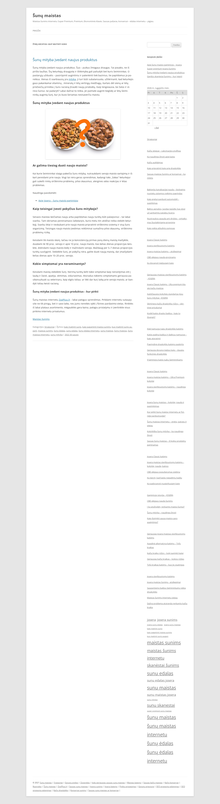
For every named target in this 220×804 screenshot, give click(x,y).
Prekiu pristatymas (128, 786)
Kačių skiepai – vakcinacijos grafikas (164, 150)
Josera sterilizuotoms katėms (161, 245)
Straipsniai (49, 326)
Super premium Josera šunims (161, 68)
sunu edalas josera (160, 680)
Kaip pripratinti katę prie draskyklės (164, 168)
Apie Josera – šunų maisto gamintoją (58, 200)
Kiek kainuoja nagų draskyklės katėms (165, 328)
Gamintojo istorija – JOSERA (160, 495)
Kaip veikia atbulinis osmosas (161, 228)
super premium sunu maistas (159, 711)
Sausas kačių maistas (153, 782)
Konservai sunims (78, 790)
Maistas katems (134, 782)
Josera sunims (96, 786)
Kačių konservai (172, 782)
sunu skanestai (161, 705)
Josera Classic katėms (157, 239)
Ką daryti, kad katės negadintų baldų (164, 477)
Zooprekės (85, 782)
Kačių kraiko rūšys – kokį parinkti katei (165, 553)
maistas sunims (45, 330)
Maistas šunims (41, 319)
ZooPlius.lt (64, 299)
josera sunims (167, 620)
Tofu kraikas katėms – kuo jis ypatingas (165, 564)
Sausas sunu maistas (78, 786)
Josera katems (111, 786)
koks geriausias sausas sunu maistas (108, 782)
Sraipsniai (58, 782)
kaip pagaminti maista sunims (96, 326)
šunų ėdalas (59, 330)
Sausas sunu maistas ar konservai (103, 790)
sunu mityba (57, 334)
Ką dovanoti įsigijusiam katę (160, 263)
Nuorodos (37, 786)
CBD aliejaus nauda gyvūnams (161, 257)
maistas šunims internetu (161, 654)
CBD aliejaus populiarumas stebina (163, 472)
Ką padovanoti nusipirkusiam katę (163, 483)
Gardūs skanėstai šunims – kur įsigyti (164, 76)
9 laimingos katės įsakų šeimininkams (165, 359)
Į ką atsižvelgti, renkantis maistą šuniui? (166, 506)
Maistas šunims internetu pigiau (162, 597)
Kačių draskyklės (60, 790)
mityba (72, 79)
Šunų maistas (47, 15)
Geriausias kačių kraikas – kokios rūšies (165, 559)
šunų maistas (120, 330)
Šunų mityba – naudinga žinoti (161, 512)
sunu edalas (72, 330)
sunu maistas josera (161, 695)
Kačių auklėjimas (155, 162)
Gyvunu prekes (71, 782)
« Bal (156, 127)
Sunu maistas (46, 782)
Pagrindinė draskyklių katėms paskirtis (165, 344)
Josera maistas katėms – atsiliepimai (164, 251)
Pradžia (37, 30)
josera (151, 620)
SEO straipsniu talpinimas (167, 786)
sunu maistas (106, 330)
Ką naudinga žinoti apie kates (161, 156)
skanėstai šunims (163, 665)
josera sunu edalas (155, 625)
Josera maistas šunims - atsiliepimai (164, 582)
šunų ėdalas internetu (89, 330)
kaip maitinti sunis (72, 326)
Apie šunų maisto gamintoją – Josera (164, 64)
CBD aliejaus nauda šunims (160, 501)
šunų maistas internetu (161, 730)
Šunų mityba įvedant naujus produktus (65, 59)
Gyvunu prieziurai (146, 786)
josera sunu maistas (172, 625)
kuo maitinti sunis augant (157, 636)
